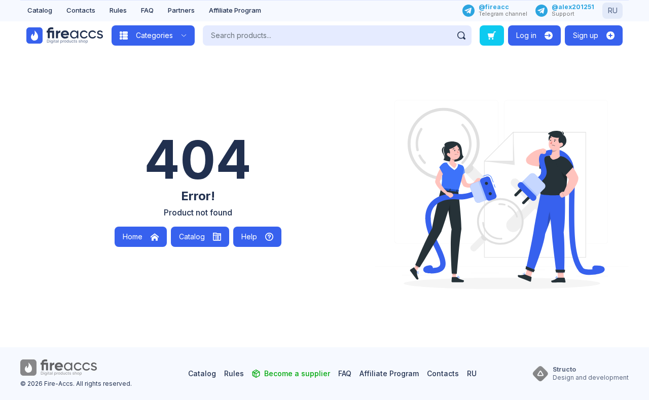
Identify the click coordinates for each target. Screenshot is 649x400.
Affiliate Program (235, 10)
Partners (181, 10)
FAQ (147, 10)
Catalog (39, 10)
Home (132, 236)
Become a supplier (297, 373)
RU (613, 10)
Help (249, 236)
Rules (118, 10)
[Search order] (492, 35)
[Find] (461, 35)
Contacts (80, 10)
